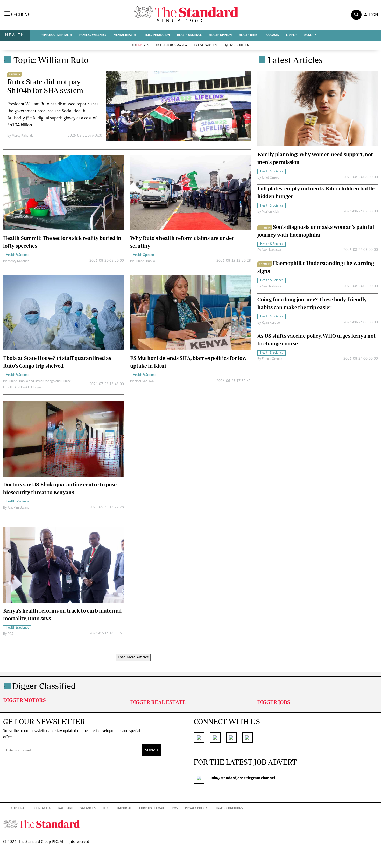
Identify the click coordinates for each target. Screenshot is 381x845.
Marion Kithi (270, 212)
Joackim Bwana (18, 508)
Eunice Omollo (145, 261)
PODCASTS (272, 35)
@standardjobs (230, 778)
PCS (10, 634)
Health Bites (248, 35)
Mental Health (125, 35)
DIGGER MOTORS (24, 700)
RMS (175, 808)
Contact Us (42, 808)
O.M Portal (124, 808)
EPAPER (291, 35)
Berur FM (239, 45)
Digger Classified (44, 686)
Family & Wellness (92, 35)
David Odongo (45, 381)
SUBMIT (151, 750)
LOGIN (372, 14)
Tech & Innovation (156, 35)
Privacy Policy (196, 808)
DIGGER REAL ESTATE (158, 702)
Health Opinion (220, 35)
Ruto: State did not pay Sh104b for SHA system (45, 86)
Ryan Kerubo (271, 323)
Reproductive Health (56, 35)
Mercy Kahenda (22, 136)
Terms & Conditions (228, 808)
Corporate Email (152, 808)
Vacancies (88, 808)
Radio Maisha (173, 45)
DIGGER (309, 35)
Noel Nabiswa (144, 381)
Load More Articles (133, 657)
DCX (105, 808)
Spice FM (207, 45)
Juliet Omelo (270, 178)
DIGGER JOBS (273, 702)
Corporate (19, 808)
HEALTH (15, 34)
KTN (142, 45)
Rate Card (65, 808)
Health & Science (189, 35)
